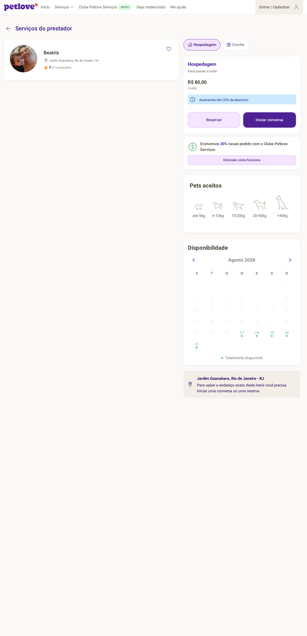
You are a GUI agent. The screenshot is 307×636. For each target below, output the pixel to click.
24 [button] (197, 332)
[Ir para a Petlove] (21, 7)
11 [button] (211, 309)
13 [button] (242, 309)
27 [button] (242, 332)
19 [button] (227, 321)
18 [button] (212, 321)
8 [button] (272, 298)
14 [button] (257, 309)
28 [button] (257, 332)
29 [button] (272, 332)
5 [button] (227, 298)
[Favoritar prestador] (168, 49)
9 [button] (287, 298)
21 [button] (257, 321)
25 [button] (212, 332)
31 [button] (197, 344)
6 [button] (242, 298)
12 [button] (227, 309)
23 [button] (287, 321)
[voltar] (8, 28)
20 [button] (242, 321)
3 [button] (197, 298)
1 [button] (272, 286)
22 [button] (272, 321)
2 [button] (287, 286)
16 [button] (287, 309)
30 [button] (287, 332)
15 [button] (272, 309)
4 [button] (212, 298)
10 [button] (197, 309)
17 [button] (197, 321)
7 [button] (257, 298)
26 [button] (226, 332)
